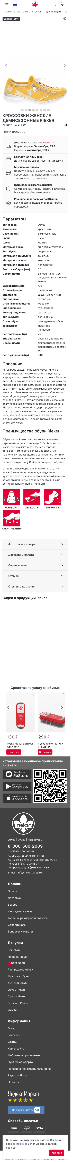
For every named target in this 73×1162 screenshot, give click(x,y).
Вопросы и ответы (20, 931)
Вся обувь (14, 950)
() (47, 142)
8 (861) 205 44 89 (38, 867)
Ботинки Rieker (18, 1003)
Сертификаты (17, 565)
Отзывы (13, 576)
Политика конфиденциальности (29, 1068)
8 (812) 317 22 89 (46, 860)
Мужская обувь (18, 976)
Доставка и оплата (21, 554)
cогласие (18, 1143)
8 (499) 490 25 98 (33, 856)
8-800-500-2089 (25, 846)
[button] (6, 65)
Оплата (12, 891)
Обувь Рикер (16, 989)
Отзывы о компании (21, 586)
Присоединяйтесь (23, 1110)
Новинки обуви (18, 956)
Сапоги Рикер (17, 996)
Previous (8, 707)
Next (62, 707)
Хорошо (56, 1152)
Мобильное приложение (24, 1055)
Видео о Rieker (18, 1075)
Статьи (12, 1041)
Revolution (18, 962)
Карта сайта (16, 1048)
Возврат (13, 904)
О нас (11, 1028)
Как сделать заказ (20, 911)
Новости (14, 1082)
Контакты (14, 1035)
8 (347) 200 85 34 (28, 863)
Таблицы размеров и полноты (28, 918)
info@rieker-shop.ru (29, 872)
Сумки (12, 1010)
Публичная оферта (20, 1062)
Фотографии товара (21, 544)
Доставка (14, 898)
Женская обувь (18, 983)
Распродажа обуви (20, 969)
